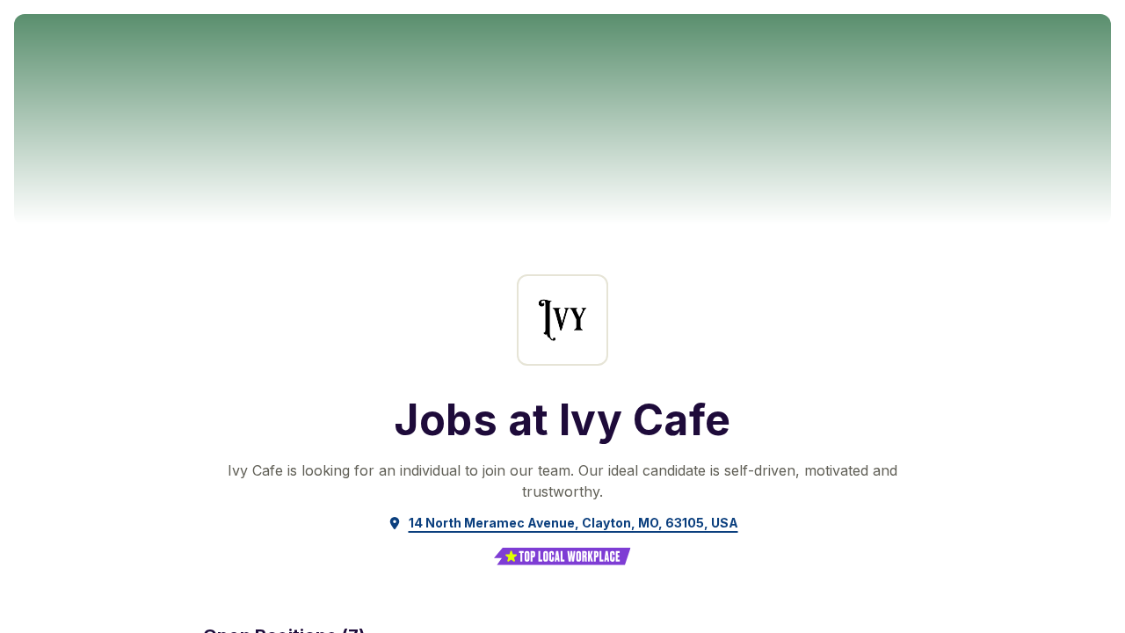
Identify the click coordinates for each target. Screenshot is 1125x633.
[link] (563, 523)
